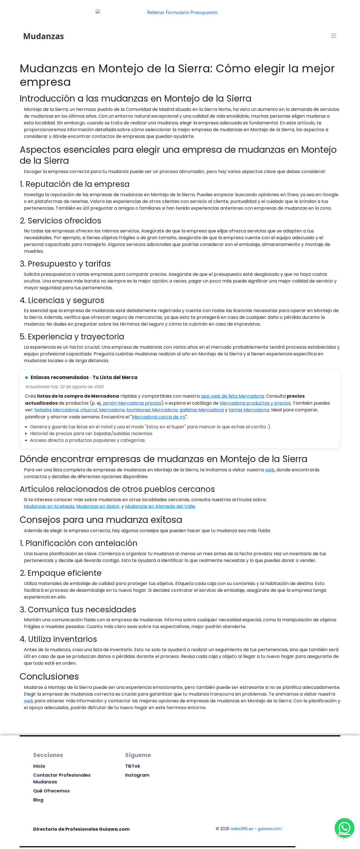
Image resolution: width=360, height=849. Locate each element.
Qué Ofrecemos (51, 791)
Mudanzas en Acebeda (49, 506)
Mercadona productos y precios (255, 403)
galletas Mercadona (201, 410)
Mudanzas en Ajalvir (98, 506)
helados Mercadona (56, 410)
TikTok (132, 766)
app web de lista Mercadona (232, 396)
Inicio (39, 766)
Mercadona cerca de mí (159, 417)
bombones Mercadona (152, 410)
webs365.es (242, 829)
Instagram (137, 775)
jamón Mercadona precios (132, 403)
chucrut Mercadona (102, 410)
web (269, 470)
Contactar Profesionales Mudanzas (62, 778)
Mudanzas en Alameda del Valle (160, 506)
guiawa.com (270, 829)
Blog (38, 800)
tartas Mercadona (249, 410)
